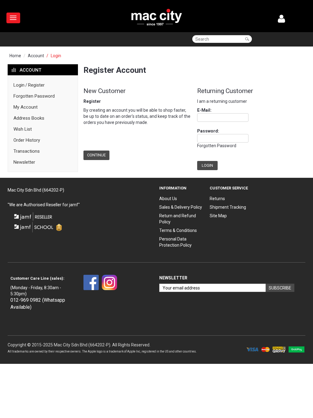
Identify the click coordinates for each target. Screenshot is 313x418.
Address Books (28, 118)
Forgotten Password (34, 96)
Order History (26, 140)
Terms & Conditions (178, 230)
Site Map (218, 215)
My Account (25, 107)
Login (56, 55)
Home (15, 55)
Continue (96, 155)
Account (36, 55)
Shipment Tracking (228, 207)
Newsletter (24, 162)
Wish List (22, 129)
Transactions (26, 151)
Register (36, 85)
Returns (217, 198)
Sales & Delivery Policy (180, 207)
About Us (168, 198)
